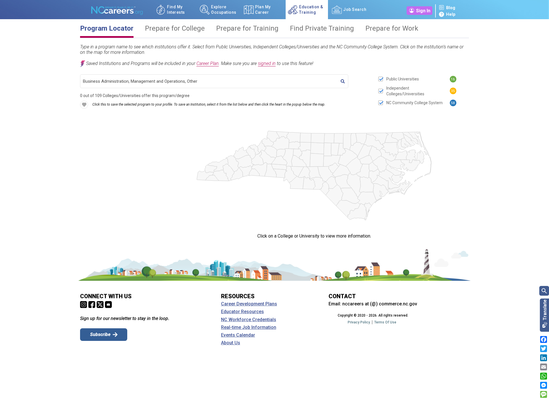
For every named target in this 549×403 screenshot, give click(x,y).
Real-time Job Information (248, 327)
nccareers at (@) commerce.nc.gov (379, 304)
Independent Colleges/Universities (405, 91)
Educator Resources (242, 312)
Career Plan (207, 63)
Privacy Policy (359, 322)
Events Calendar (238, 335)
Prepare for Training (247, 28)
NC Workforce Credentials (248, 320)
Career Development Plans (249, 304)
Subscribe (100, 334)
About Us (230, 343)
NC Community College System (414, 102)
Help (450, 14)
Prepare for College (175, 28)
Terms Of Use (385, 322)
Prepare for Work (391, 28)
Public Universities (402, 79)
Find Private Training (322, 28)
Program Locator (107, 28)
